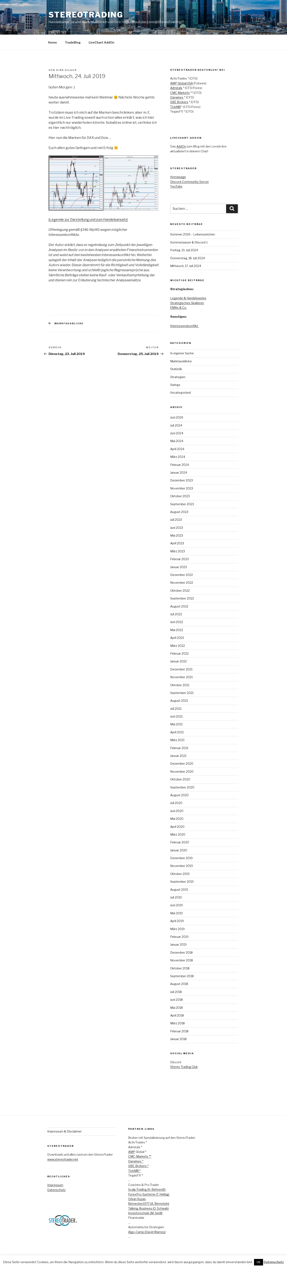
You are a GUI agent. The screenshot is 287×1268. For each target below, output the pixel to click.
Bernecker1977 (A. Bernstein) (148, 1203)
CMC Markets (180, 92)
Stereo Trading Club (184, 1067)
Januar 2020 (178, 850)
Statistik (176, 369)
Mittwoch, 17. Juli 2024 (185, 266)
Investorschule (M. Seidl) (145, 1213)
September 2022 (182, 598)
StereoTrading (86, 14)
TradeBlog (73, 42)
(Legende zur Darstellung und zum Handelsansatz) (88, 220)
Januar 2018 (178, 1039)
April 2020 (177, 826)
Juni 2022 (176, 622)
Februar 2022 (179, 653)
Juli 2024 (176, 425)
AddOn (181, 146)
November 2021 (181, 677)
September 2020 (182, 787)
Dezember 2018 (181, 952)
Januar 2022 (178, 661)
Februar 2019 (179, 936)
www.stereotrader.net (62, 1159)
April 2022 (177, 637)
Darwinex (176, 97)
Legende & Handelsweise (188, 298)
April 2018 (177, 1015)
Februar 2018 (179, 1031)
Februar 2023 (179, 559)
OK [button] (259, 1262)
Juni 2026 (176, 417)
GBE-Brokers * (138, 1166)
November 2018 (181, 960)
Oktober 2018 (180, 968)
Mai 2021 (176, 724)
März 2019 (177, 929)
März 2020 (177, 834)
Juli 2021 (176, 708)
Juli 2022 (176, 614)
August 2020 (179, 795)
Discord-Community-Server (189, 181)
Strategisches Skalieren (187, 303)
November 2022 (181, 582)
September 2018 (182, 976)
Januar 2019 (178, 944)
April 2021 (177, 732)
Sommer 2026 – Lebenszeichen (192, 234)
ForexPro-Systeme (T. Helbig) (149, 1194)
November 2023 (181, 488)
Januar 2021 (178, 756)
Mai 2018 (176, 1007)
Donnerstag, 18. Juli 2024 (187, 258)
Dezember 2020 (181, 763)
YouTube (176, 186)
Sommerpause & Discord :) (189, 242)
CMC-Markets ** (139, 1156)
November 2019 (181, 866)
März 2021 (177, 740)
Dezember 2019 (181, 858)
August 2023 (179, 512)
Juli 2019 (176, 897)
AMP (131, 1152)
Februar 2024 (179, 465)
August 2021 (179, 700)
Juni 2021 (176, 716)
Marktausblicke (69, 323)
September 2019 (182, 881)
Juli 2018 (176, 992)
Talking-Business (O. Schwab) (148, 1208)
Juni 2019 (176, 905)
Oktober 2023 (180, 496)
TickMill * (134, 1170)
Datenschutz (56, 1190)
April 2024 (177, 449)
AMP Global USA (181, 83)
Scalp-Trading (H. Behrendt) (147, 1189)
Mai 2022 (176, 630)
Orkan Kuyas (137, 1199)
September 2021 (182, 693)
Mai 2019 (176, 913)
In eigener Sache (182, 353)
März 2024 (177, 457)
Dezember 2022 (181, 575)
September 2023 (182, 504)
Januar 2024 (178, 472)
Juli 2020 (176, 803)
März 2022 (177, 645)
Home (52, 42)
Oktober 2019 (180, 874)
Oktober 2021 (179, 685)
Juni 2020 (176, 811)
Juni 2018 (176, 999)
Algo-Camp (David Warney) (147, 1232)
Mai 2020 (176, 818)
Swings (175, 385)
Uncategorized (180, 392)
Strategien (177, 377)
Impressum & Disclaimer (64, 1131)
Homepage (178, 177)
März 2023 (177, 551)
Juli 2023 (176, 519)
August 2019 (179, 889)
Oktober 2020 (180, 779)
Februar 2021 (179, 748)
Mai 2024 (176, 441)
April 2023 (177, 543)
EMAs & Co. (178, 307)
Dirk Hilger (66, 70)
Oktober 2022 (180, 590)
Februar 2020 (179, 842)
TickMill (175, 107)
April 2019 (177, 921)
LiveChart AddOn (101, 42)
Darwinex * (135, 1161)
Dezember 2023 (181, 480)
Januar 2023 (178, 567)
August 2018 (179, 984)
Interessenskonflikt (184, 326)
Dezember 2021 (181, 669)
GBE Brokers (179, 102)
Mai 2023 (176, 535)
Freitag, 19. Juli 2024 (184, 250)
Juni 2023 (176, 527)
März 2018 (177, 1023)
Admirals (176, 88)
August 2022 (179, 606)
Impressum (55, 1185)
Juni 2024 (176, 433)
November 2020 (182, 771)
